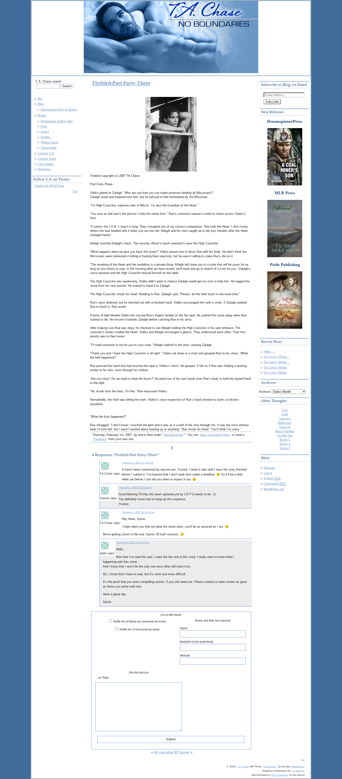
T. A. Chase (242, 766)
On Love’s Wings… (277, 357)
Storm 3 (284, 448)
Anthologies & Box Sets (56, 121)
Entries (272, 478)
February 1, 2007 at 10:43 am (133, 542)
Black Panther (284, 431)
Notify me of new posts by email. (140, 629)
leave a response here (214, 435)
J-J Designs (298, 770)
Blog (41, 104)
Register (269, 468)
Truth (284, 414)
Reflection (285, 423)
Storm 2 (284, 444)
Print (43, 126)
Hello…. (269, 351)
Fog (284, 410)
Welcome (44, 169)
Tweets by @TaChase (49, 186)
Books (42, 115)
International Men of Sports (58, 109)
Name (184, 628)
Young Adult (48, 148)
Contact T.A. (46, 153)
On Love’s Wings (275, 367)
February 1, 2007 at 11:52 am (135, 487)
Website (185, 655)
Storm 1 (284, 439)
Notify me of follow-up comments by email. (139, 621)
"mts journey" (270, 766)
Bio (40, 98)
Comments (275, 483)
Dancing (284, 427)
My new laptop (164, 752)
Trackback (100, 439)
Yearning (285, 418)
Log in (268, 473)
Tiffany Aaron (49, 142)
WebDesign (298, 766)
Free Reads (45, 164)
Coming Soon (47, 159)
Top (75, 191)
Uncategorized (173, 435)
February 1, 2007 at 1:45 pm (137, 462)
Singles (45, 137)
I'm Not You (285, 435)
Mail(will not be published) (196, 641)
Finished (183, 752)
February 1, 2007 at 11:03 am (138, 512)
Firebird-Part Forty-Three (121, 83)
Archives (265, 391)
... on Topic (102, 677)
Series (44, 131)
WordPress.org (274, 489)
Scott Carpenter (279, 775)
